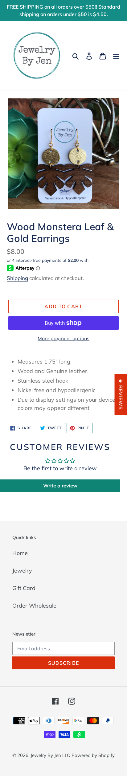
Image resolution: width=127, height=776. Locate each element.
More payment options (63, 338)
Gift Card (23, 588)
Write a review (60, 486)
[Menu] (116, 55)
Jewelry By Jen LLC (50, 755)
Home (20, 553)
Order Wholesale (34, 605)
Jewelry (22, 570)
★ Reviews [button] (121, 394)
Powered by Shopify (93, 755)
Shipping (17, 278)
